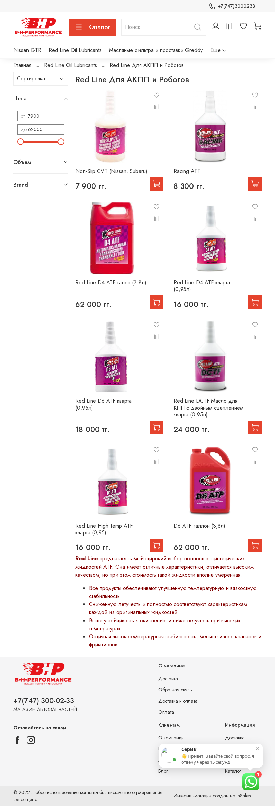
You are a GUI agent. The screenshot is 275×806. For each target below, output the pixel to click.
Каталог (99, 27)
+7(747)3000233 (236, 6)
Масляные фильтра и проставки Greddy (156, 50)
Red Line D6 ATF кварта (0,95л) (103, 404)
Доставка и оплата (178, 701)
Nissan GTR (27, 50)
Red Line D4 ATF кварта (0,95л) (202, 286)
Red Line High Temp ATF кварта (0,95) (104, 529)
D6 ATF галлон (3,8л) (199, 526)
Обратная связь (175, 689)
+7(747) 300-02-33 (43, 701)
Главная (22, 65)
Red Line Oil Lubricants (75, 50)
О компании (171, 737)
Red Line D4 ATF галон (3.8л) (110, 282)
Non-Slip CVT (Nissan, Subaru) (111, 171)
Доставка (168, 678)
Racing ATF (187, 171)
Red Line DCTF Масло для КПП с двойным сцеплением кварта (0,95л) (208, 407)
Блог (163, 771)
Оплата (166, 712)
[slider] (21, 142)
